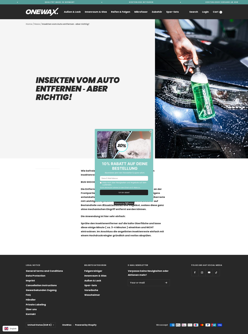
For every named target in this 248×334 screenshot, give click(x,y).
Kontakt (31, 314)
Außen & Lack (72, 11)
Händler (31, 299)
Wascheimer (92, 294)
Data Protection (35, 275)
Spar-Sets (172, 11)
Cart (217, 11)
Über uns (31, 309)
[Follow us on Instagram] (202, 272)
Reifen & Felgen (120, 11)
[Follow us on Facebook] (194, 272)
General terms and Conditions (44, 271)
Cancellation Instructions (41, 285)
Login (205, 11)
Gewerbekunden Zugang (41, 290)
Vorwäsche (91, 290)
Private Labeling (36, 304)
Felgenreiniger (93, 271)
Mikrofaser (141, 11)
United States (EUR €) (40, 324)
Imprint (30, 280)
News (37, 24)
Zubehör (157, 11)
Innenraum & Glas (96, 11)
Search (193, 11)
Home (29, 24)
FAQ (28, 294)
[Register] (166, 283)
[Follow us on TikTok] (216, 272)
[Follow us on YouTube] (209, 272)
